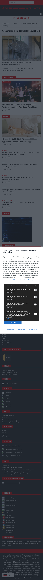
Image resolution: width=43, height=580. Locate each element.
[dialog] (21, 290)
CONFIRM (12, 322)
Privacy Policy (32, 329)
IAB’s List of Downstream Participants (24, 280)
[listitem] (21, 286)
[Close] (39, 250)
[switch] (35, 290)
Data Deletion (10, 329)
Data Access (21, 329)
